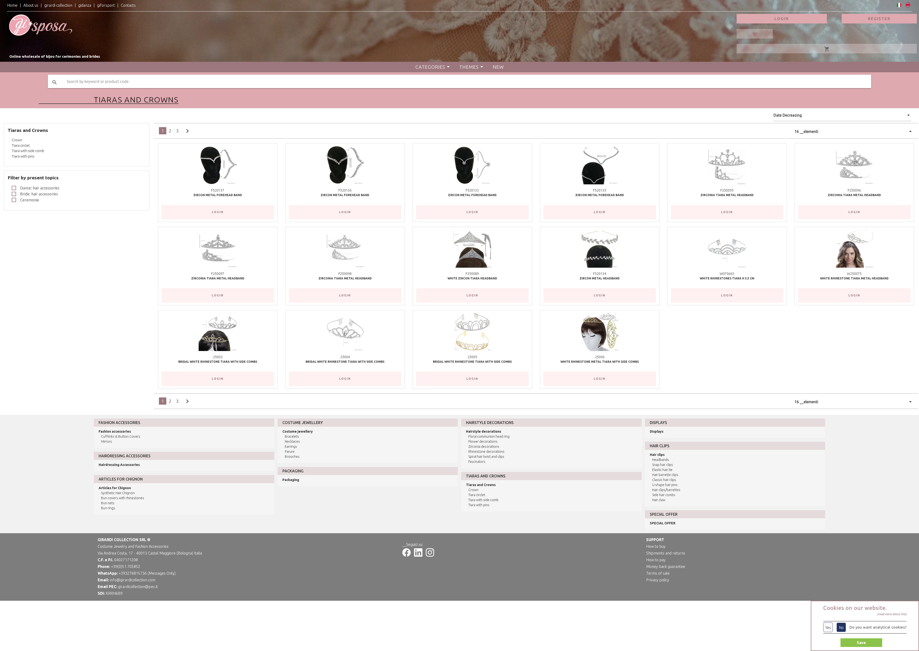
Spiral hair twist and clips (486, 457)
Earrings (291, 446)
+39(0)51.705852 (125, 566)
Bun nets (107, 503)
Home (12, 5)
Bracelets (292, 436)
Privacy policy (657, 580)
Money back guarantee (665, 566)
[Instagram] (430, 555)
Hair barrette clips (665, 475)
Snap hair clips (662, 465)
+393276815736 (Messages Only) (147, 573)
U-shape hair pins (665, 485)
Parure (290, 451)
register (879, 19)
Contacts (128, 5)
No (841, 627)
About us (30, 5)
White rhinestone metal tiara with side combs (599, 361)
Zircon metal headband (600, 278)
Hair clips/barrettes (666, 490)
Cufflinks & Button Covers (120, 436)
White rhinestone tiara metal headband (854, 278)
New (498, 67)
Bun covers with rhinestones (122, 498)
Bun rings (108, 508)
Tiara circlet (21, 145)
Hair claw (658, 500)
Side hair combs (663, 495)
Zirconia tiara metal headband (727, 195)
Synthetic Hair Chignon (118, 493)
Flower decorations (483, 441)
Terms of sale (658, 573)
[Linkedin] (418, 555)
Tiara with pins (23, 156)
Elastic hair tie (662, 470)
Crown (17, 140)
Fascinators (476, 462)
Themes (469, 67)
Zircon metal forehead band (217, 195)
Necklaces (292, 441)
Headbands (660, 460)
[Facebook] (406, 555)
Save (861, 642)
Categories (430, 67)
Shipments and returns (665, 553)
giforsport (106, 5)
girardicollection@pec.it (138, 586)
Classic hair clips (664, 480)
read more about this (892, 614)
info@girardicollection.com (132, 580)
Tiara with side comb (28, 151)
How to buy (656, 546)
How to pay (656, 560)
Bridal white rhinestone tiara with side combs (217, 361)
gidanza (84, 5)
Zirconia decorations (483, 446)
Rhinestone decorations (486, 451)
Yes (828, 627)
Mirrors (106, 441)
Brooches (292, 457)
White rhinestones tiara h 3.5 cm (727, 278)
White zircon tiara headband (472, 278)
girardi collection (58, 5)
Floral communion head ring (489, 436)
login (781, 19)
